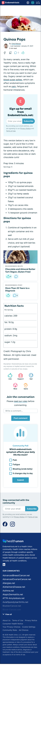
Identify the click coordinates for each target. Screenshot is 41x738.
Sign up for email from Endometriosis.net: (20, 112)
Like (9, 376)
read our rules (20, 401)
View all (8, 614)
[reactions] (23, 52)
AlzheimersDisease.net (14, 587)
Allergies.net (9, 583)
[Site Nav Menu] (38, 2)
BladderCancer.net (12, 606)
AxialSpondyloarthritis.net (15, 602)
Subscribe (28, 121)
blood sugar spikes (12, 79)
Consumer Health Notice (13, 624)
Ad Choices (23, 630)
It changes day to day (23, 473)
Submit (20, 480)
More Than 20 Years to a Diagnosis (17, 289)
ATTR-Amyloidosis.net (13, 598)
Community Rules (10, 630)
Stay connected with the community (16, 501)
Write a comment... (14, 411)
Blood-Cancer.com (12, 609)
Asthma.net (8, 590)
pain (14, 86)
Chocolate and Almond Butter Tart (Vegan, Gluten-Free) (20, 270)
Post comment (20, 418)
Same (24, 386)
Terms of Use (11, 131)
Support (20, 376)
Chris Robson (16, 44)
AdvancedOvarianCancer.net (17, 579)
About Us (6, 620)
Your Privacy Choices (11, 627)
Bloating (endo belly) (22, 469)
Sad (29, 376)
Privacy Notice (25, 128)
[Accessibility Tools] (27, 2)
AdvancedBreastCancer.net (16, 575)
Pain (15, 460)
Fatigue (16, 464)
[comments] (16, 276)
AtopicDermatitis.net (13, 594)
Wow (14, 386)
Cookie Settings (28, 627)
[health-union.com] (13, 541)
